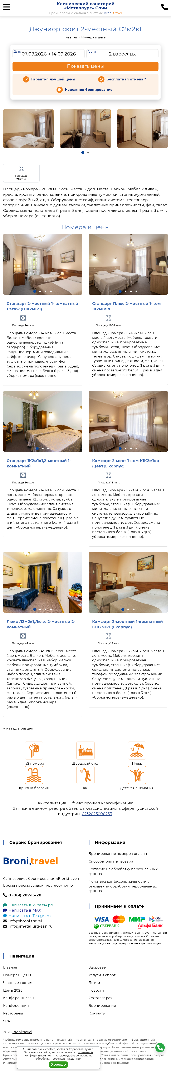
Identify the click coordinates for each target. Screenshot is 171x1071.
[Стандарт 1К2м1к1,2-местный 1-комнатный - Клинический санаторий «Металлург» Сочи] (42, 421)
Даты (17, 51)
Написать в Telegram (30, 915)
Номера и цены (93, 37)
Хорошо (58, 1064)
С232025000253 (97, 814)
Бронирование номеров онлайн (118, 854)
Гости (91, 51)
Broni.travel (22, 1032)
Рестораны (13, 1013)
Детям (94, 983)
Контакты (97, 1013)
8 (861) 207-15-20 (25, 895)
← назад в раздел (18, 728)
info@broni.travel (25, 921)
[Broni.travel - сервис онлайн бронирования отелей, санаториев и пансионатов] (30, 861)
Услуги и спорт (102, 975)
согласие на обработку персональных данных (63, 1057)
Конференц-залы (18, 998)
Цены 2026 (13, 990)
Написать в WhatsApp (31, 905)
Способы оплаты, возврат (112, 861)
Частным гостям (18, 983)
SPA (6, 1021)
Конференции (16, 1006)
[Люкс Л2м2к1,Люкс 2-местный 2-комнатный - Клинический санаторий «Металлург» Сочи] (42, 582)
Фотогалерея (101, 998)
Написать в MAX (25, 910)
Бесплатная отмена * (126, 79)
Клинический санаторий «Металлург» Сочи (86, 6)
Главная (70, 37)
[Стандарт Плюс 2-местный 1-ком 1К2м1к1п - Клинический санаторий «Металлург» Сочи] (128, 264)
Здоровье (97, 967)
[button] (82, 152)
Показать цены (85, 66)
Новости (96, 990)
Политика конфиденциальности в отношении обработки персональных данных (123, 886)
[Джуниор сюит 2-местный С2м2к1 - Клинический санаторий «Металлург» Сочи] (28, 128)
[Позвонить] (164, 7)
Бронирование (102, 1006)
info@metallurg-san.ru (31, 926)
